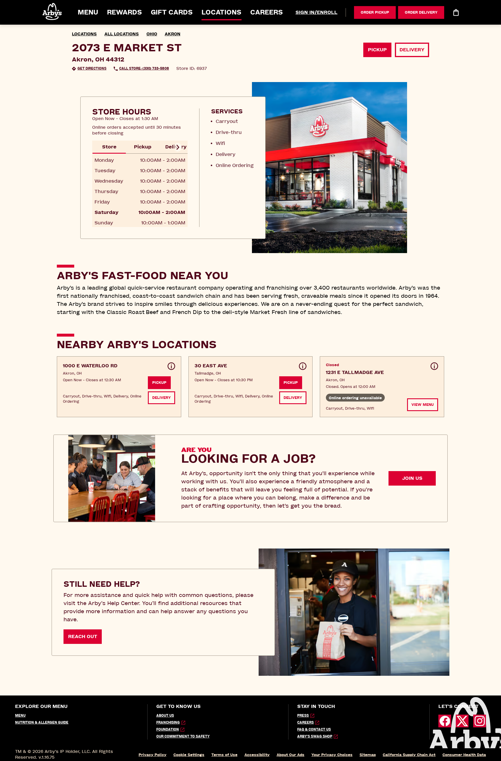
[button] (52, 11)
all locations (121, 34)
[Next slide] (177, 147)
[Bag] (455, 12)
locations (84, 34)
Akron (172, 34)
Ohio (151, 34)
